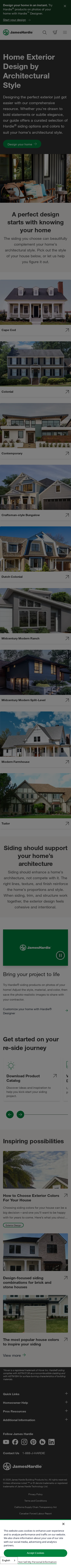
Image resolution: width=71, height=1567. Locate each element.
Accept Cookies (35, 1553)
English (6, 1560)
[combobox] (9, 1560)
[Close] (63, 1524)
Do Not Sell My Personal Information (35, 1562)
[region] (35, 1543)
